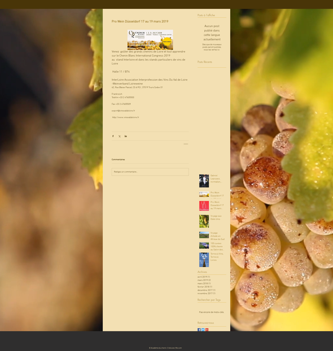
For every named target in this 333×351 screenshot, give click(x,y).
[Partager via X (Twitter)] (119, 136)
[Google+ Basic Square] (206, 329)
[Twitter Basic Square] (202, 329)
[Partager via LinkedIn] (125, 136)
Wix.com (178, 348)
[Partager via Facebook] (113, 136)
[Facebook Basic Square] (199, 329)
